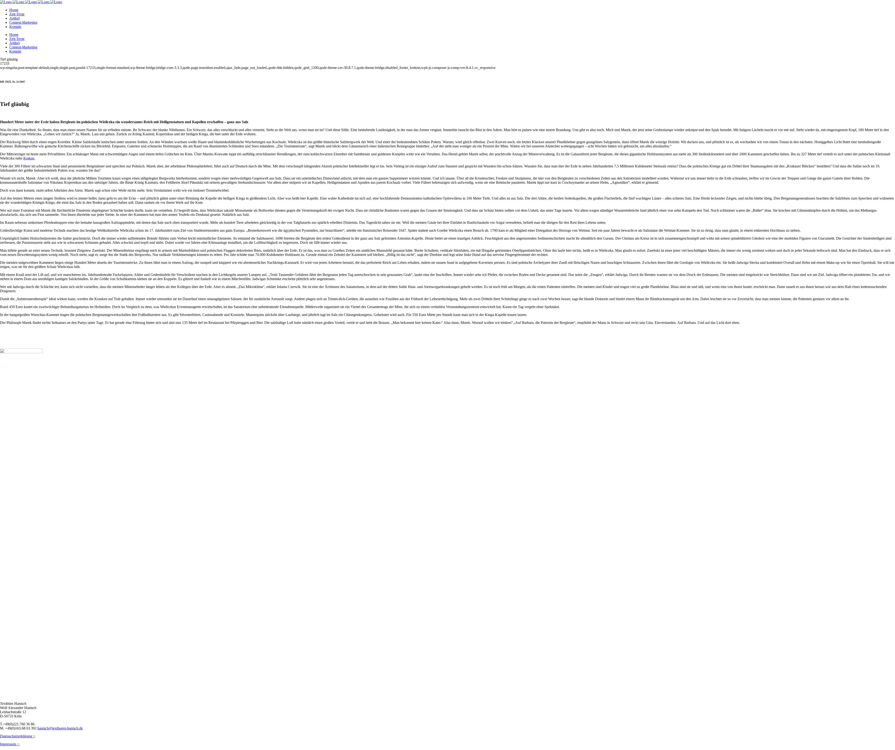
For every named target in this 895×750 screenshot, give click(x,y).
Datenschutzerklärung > (17, 736)
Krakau (28, 158)
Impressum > (10, 744)
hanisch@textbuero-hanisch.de (60, 728)
